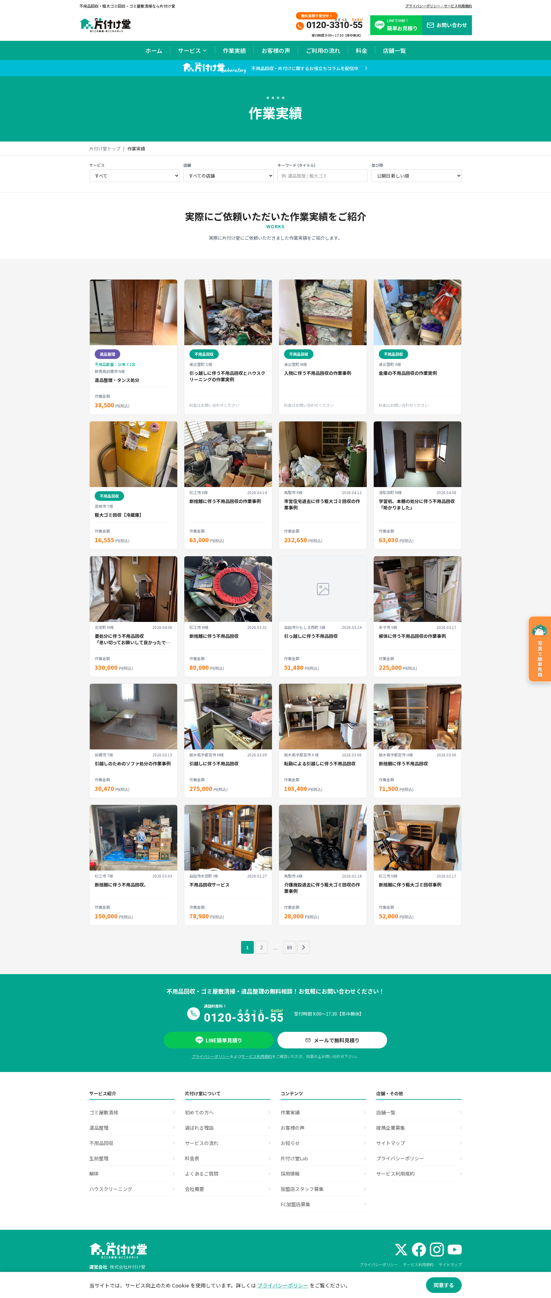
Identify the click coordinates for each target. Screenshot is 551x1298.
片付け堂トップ (105, 148)
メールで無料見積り (337, 1040)
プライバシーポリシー (211, 1056)
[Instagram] (437, 1250)
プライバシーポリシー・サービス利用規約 (438, 5)
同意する (444, 1285)
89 (289, 947)
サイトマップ (450, 1264)
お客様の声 (275, 50)
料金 (361, 50)
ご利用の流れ (323, 50)
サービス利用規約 (256, 1056)
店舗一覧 (394, 50)
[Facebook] (419, 1250)
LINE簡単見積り (224, 1040)
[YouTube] (455, 1250)
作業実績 (234, 50)
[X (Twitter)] (401, 1250)
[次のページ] (303, 947)
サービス (189, 50)
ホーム (153, 50)
